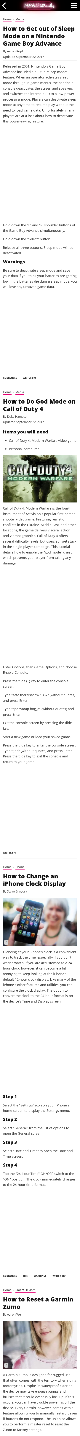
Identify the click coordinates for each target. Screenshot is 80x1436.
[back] (5, 5)
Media (19, 19)
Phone (20, 867)
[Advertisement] (40, 177)
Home (7, 19)
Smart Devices (25, 1290)
